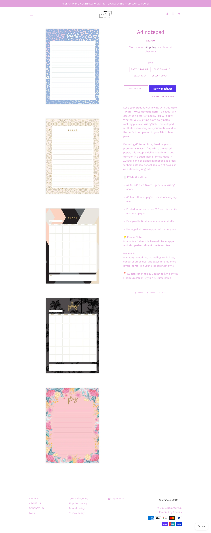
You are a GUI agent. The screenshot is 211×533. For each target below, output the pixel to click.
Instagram (117, 498)
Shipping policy (77, 503)
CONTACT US (36, 508)
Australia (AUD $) (168, 499)
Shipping (150, 47)
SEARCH (33, 498)
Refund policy (76, 508)
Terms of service (78, 498)
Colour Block (159, 75)
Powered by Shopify (170, 512)
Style (151, 62)
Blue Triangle (162, 69)
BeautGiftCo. (174, 507)
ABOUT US (35, 503)
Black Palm (140, 75)
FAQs (32, 512)
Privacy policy (76, 512)
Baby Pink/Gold (140, 69)
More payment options (163, 96)
